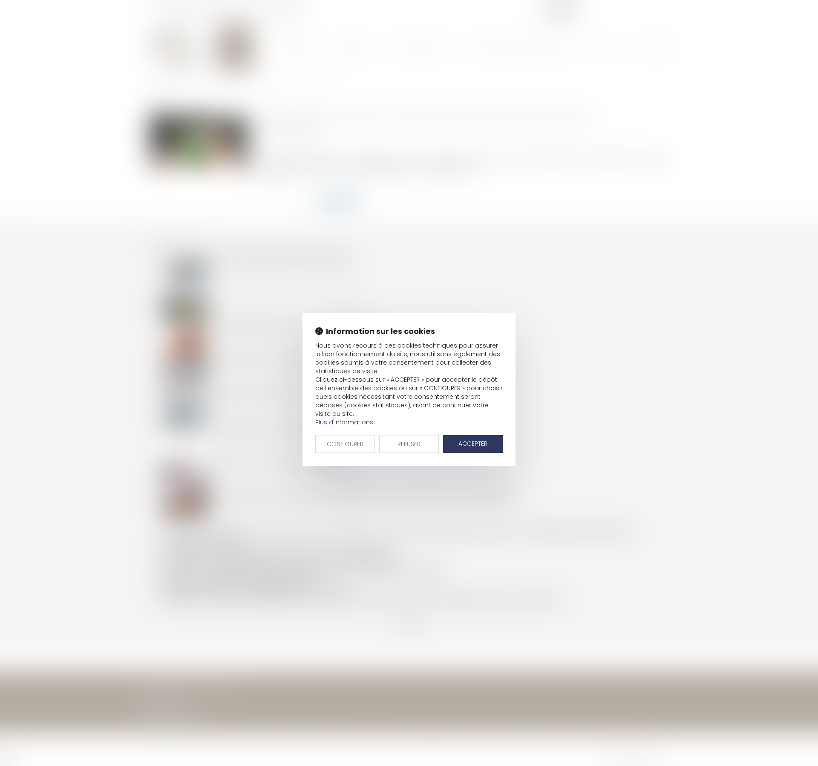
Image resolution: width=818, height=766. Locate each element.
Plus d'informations (344, 422)
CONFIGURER (345, 444)
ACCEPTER (472, 443)
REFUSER (409, 444)
